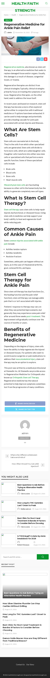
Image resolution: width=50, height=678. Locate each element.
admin (9, 32)
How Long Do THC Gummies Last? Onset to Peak (30, 504)
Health (8, 20)
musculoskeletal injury (25, 359)
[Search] (46, 3)
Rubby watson (26, 509)
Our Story (30, 664)
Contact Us (20, 664)
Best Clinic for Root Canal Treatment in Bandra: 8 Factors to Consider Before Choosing (31, 520)
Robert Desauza (23, 545)
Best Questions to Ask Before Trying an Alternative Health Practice (30, 487)
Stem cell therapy (11, 209)
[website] (25, 442)
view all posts (24, 438)
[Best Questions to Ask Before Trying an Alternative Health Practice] (25, 585)
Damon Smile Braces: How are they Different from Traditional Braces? (25, 639)
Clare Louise (25, 494)
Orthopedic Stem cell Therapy (26, 377)
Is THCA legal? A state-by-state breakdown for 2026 (31, 537)
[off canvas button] (3, 3)
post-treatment (33, 316)
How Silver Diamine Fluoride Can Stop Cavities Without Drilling (21, 604)
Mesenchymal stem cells (14, 185)
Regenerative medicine (14, 67)
